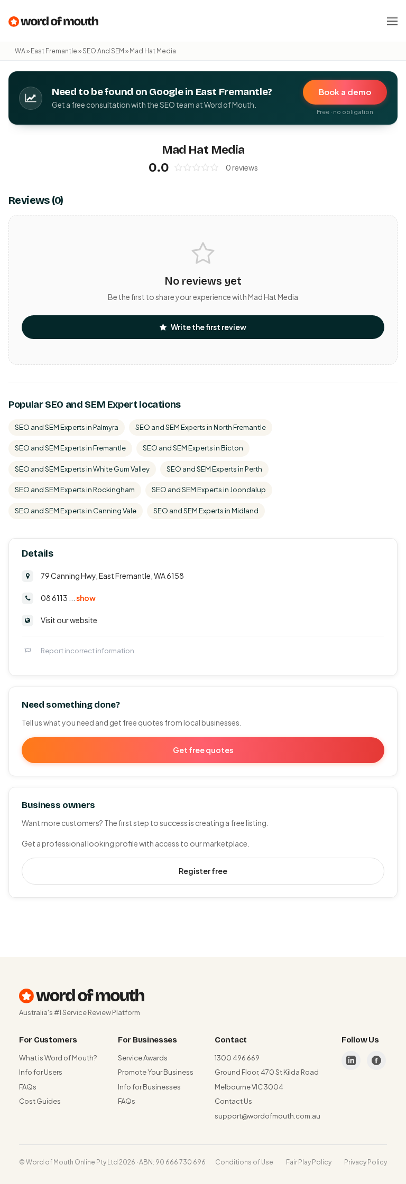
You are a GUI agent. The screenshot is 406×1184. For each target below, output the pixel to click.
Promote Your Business (155, 1072)
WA (20, 51)
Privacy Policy (365, 1162)
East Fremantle (54, 51)
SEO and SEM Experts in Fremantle (70, 448)
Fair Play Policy (308, 1162)
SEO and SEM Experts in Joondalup (209, 489)
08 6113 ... (68, 598)
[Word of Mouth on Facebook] (376, 1060)
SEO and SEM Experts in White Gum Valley (82, 469)
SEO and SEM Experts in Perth (214, 469)
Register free (203, 871)
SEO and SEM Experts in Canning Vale (75, 510)
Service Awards (143, 1058)
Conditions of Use (244, 1162)
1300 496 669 (237, 1058)
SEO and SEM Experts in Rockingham (75, 489)
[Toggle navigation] (392, 21)
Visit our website (69, 620)
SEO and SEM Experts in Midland (206, 510)
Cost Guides (40, 1101)
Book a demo (345, 92)
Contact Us (233, 1101)
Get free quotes (203, 750)
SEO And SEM (103, 51)
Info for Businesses (149, 1087)
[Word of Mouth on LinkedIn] (351, 1060)
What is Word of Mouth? (58, 1058)
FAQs (27, 1087)
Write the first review (208, 327)
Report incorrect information (87, 650)
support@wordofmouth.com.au (267, 1116)
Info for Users (40, 1072)
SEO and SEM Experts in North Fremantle (200, 427)
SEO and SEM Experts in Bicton (193, 448)
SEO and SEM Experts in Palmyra (66, 427)
